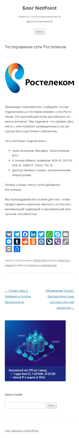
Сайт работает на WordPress (22, 430)
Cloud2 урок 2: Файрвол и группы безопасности (18, 296)
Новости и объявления (42, 265)
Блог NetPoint (39, 8)
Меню (39, 31)
